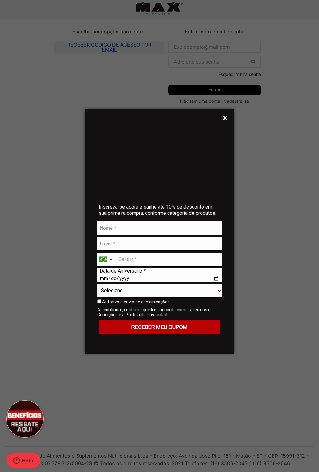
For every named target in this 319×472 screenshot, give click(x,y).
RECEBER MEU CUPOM (159, 327)
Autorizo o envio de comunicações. (136, 301)
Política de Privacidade (148, 314)
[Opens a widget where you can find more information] (23, 461)
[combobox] (106, 260)
